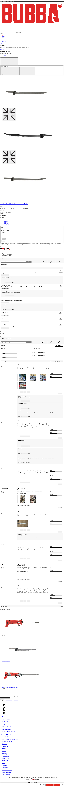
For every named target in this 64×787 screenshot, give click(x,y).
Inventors (4, 744)
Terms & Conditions (9, 700)
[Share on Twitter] (5, 249)
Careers (4, 748)
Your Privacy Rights (42, 784)
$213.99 (3, 635)
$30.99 (3, 662)
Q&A (1, 257)
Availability (3, 232)
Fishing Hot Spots (6, 729)
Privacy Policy (16, 700)
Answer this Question (5, 288)
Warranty (4, 765)
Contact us (2, 49)
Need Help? (4, 754)
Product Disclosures (7, 770)
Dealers (4, 751)
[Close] (62, 785)
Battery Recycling (6, 772)
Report (13, 282)
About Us (3, 716)
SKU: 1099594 (2, 210)
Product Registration (7, 758)
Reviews (1, 336)
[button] (61, 271)
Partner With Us (5, 734)
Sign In (1, 43)
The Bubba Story (6, 719)
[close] (27, 71)
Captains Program (6, 736)
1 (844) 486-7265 (6, 774)
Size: (3, 219)
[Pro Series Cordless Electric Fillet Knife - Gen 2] (22, 686)
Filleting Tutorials (6, 726)
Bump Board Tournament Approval (11, 739)
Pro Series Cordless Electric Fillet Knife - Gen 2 (10, 687)
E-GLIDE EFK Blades (6, 661)
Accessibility (5, 767)
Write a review (10, 212)
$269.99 (3, 688)
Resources (3, 724)
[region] (32, 785)
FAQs (3, 763)
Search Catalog (3, 66)
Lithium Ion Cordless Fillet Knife (7, 634)
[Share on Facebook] (2, 249)
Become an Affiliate (7, 741)
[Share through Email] (8, 249)
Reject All (49, 784)
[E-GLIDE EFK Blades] (22, 660)
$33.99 (1, 213)
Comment (60, 507)
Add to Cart (3, 241)
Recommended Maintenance (9, 731)
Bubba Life (5, 721)
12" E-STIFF (4, 220)
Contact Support (6, 756)
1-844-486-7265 (3, 55)
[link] (3, 259)
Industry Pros (5, 746)
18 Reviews (10, 259)
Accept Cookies (56, 784)
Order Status (5, 760)
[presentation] (22, 378)
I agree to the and (10, 700)
